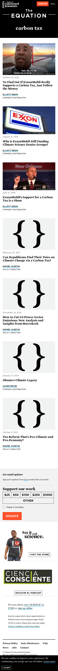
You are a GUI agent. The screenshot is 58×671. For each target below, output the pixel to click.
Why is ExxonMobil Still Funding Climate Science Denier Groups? (26, 143)
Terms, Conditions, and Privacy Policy (24, 626)
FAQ (45, 643)
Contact (24, 648)
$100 (25, 494)
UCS (26, 480)
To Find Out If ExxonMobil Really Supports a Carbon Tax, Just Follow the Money (28, 85)
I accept (6, 668)
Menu (52, 4)
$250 (36, 494)
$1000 (47, 494)
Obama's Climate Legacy (20, 380)
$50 (16, 494)
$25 (7, 494)
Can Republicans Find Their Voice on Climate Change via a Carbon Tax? (29, 259)
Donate (42, 4)
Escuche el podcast (28, 593)
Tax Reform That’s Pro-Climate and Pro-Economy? (28, 438)
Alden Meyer (10, 386)
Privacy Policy (10, 643)
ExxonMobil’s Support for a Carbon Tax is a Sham (28, 199)
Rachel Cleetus (11, 266)
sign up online (25, 608)
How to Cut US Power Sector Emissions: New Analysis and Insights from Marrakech (23, 320)
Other (28, 500)
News (6, 648)
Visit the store (39, 554)
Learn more (49, 661)
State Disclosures (30, 643)
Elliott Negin (10, 94)
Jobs (14, 648)
